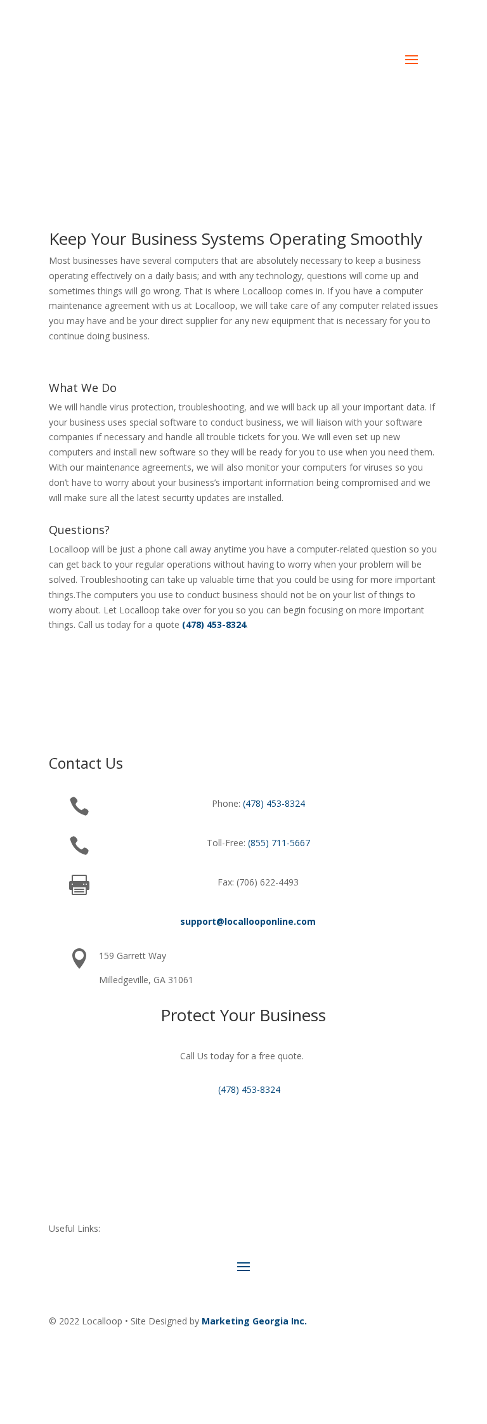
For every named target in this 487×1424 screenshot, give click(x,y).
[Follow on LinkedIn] (403, 1358)
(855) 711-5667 (279, 843)
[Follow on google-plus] (428, 1358)
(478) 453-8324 (210, 28)
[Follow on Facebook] (377, 1358)
